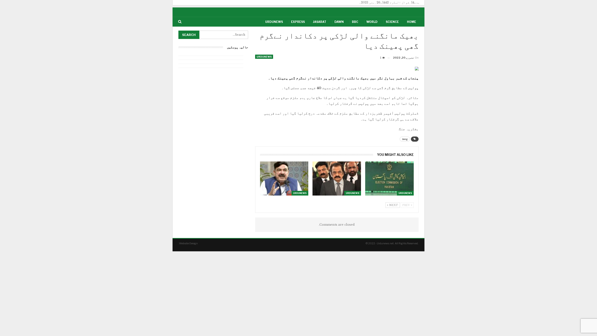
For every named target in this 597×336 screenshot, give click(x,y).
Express (298, 22)
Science (392, 22)
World (372, 22)
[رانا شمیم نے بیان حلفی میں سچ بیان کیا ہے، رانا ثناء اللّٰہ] (336, 178)
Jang (405, 139)
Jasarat (319, 22)
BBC (355, 22)
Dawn (339, 22)
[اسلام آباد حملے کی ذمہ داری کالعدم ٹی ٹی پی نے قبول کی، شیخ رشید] (284, 178)
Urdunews (274, 22)
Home (411, 22)
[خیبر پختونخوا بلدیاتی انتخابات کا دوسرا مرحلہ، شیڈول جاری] (389, 178)
